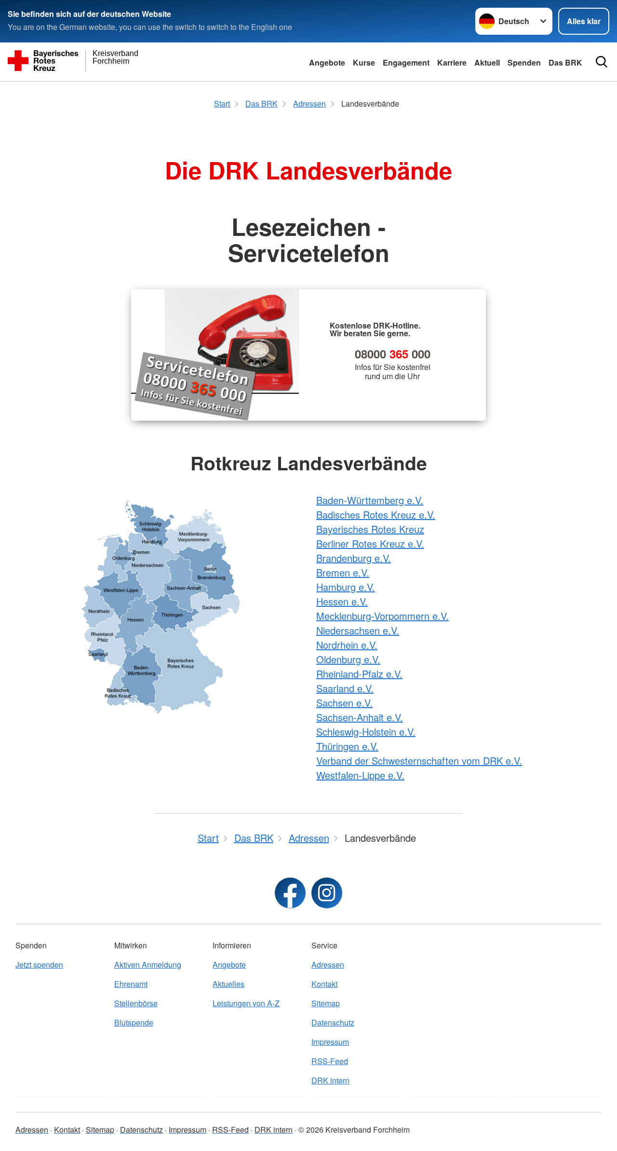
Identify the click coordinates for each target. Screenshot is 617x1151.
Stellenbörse (136, 1003)
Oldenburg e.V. (348, 659)
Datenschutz (332, 1022)
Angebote (327, 62)
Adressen (327, 964)
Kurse (364, 62)
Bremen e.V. (342, 572)
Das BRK (565, 62)
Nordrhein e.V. (346, 645)
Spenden (524, 62)
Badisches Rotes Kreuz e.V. (375, 514)
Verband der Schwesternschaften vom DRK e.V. (419, 760)
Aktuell (487, 62)
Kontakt (324, 983)
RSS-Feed (329, 1061)
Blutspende (133, 1022)
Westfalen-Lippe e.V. (360, 775)
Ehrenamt (131, 983)
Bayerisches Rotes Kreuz (370, 529)
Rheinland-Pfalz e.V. (359, 674)
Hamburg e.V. (345, 587)
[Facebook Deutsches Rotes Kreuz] (290, 892)
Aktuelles (228, 983)
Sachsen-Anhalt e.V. (359, 717)
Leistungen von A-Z (246, 1003)
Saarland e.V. (345, 688)
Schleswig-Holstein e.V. (366, 732)
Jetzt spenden (39, 964)
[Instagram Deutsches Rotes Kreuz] (326, 892)
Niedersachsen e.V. (357, 630)
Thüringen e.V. (347, 746)
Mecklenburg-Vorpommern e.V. (382, 616)
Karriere (452, 62)
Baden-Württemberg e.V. (369, 500)
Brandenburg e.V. (353, 558)
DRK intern (330, 1080)
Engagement (406, 62)
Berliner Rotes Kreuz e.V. (370, 543)
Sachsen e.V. (344, 703)
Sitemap (325, 1003)
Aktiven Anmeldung (147, 964)
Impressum (330, 1041)
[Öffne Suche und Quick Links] (601, 61)
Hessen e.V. (342, 601)
